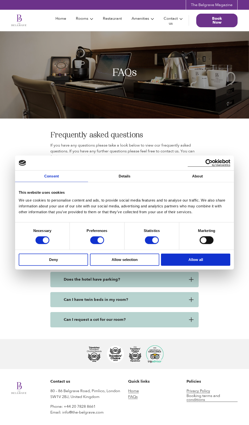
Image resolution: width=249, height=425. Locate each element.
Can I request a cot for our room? (95, 319)
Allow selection (125, 259)
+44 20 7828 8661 (80, 406)
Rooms (82, 18)
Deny (53, 259)
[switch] (97, 240)
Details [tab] (125, 176)
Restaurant (112, 18)
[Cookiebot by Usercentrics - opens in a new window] (209, 163)
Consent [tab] (51, 176)
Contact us (171, 21)
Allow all (195, 259)
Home (60, 18)
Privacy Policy (198, 391)
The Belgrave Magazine (211, 5)
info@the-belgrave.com (83, 412)
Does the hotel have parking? (92, 279)
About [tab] (197, 176)
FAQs (133, 397)
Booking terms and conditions (203, 398)
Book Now (217, 20)
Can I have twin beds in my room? (96, 299)
